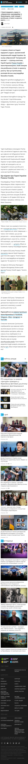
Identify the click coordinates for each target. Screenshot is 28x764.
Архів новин (18, 718)
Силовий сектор (6, 700)
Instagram (16, 317)
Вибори (3, 686)
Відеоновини (5, 710)
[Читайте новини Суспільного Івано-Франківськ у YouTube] (7, 743)
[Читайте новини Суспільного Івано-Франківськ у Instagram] (5, 743)
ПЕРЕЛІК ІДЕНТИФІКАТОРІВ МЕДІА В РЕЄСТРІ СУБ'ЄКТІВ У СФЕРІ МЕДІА (19, 731)
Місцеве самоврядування (20, 697)
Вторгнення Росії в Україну (7, 6)
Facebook (18, 314)
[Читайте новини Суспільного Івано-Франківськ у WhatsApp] (16, 743)
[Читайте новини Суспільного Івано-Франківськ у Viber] (10, 743)
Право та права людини (5, 697)
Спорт (2, 708)
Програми (4, 728)
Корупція (17, 678)
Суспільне (4, 756)
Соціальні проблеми (21, 705)
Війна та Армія (11, 8)
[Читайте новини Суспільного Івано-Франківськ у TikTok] (19, 743)
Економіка (4, 684)
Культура (3, 8)
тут (6, 347)
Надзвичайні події (20, 686)
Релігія (17, 703)
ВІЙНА (16, 6)
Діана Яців (7, 23)
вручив (3, 270)
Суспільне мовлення (7, 720)
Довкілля (3, 689)
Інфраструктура (19, 691)
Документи (18, 724)
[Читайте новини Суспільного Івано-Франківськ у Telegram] (13, 743)
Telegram (4, 317)
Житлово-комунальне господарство (5, 693)
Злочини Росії (5, 705)
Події (2, 678)
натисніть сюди (20, 758)
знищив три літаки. (10, 229)
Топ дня (17, 710)
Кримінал (3, 681)
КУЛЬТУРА (22, 6)
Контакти (4, 718)
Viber (10, 317)
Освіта (16, 684)
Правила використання (19, 721)
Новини (3, 670)
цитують (17, 244)
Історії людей (19, 700)
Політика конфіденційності (6, 725)
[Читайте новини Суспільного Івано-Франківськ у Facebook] (2, 743)
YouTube (4, 320)
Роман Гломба (17, 63)
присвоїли (4, 253)
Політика (3, 703)
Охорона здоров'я (20, 689)
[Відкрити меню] (26, 2)
